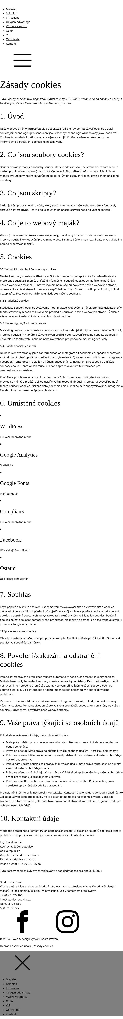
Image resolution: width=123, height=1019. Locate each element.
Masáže (11, 9)
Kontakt (11, 43)
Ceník (9, 30)
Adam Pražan (49, 939)
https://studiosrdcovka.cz (44, 128)
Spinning (11, 13)
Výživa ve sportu (16, 26)
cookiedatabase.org (70, 870)
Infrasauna (13, 17)
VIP (8, 35)
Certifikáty (13, 39)
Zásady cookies (43, 946)
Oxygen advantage (18, 22)
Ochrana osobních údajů (15, 946)
